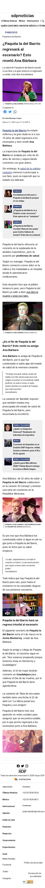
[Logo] (22, 15)
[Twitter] (10, 112)
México (22, 21)
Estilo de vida (8, 820)
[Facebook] (5, 112)
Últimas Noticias (10, 21)
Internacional (33, 21)
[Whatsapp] (15, 112)
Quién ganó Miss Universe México (19, 26)
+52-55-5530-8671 (30, 799)
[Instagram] (26, 766)
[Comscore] (22, 779)
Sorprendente (8, 840)
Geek (4, 854)
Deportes (6, 827)
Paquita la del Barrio (11, 37)
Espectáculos (8, 847)
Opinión (6, 813)
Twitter (5, 871)
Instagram (6, 878)
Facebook (6, 865)
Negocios (6, 833)
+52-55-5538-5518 (30, 793)
